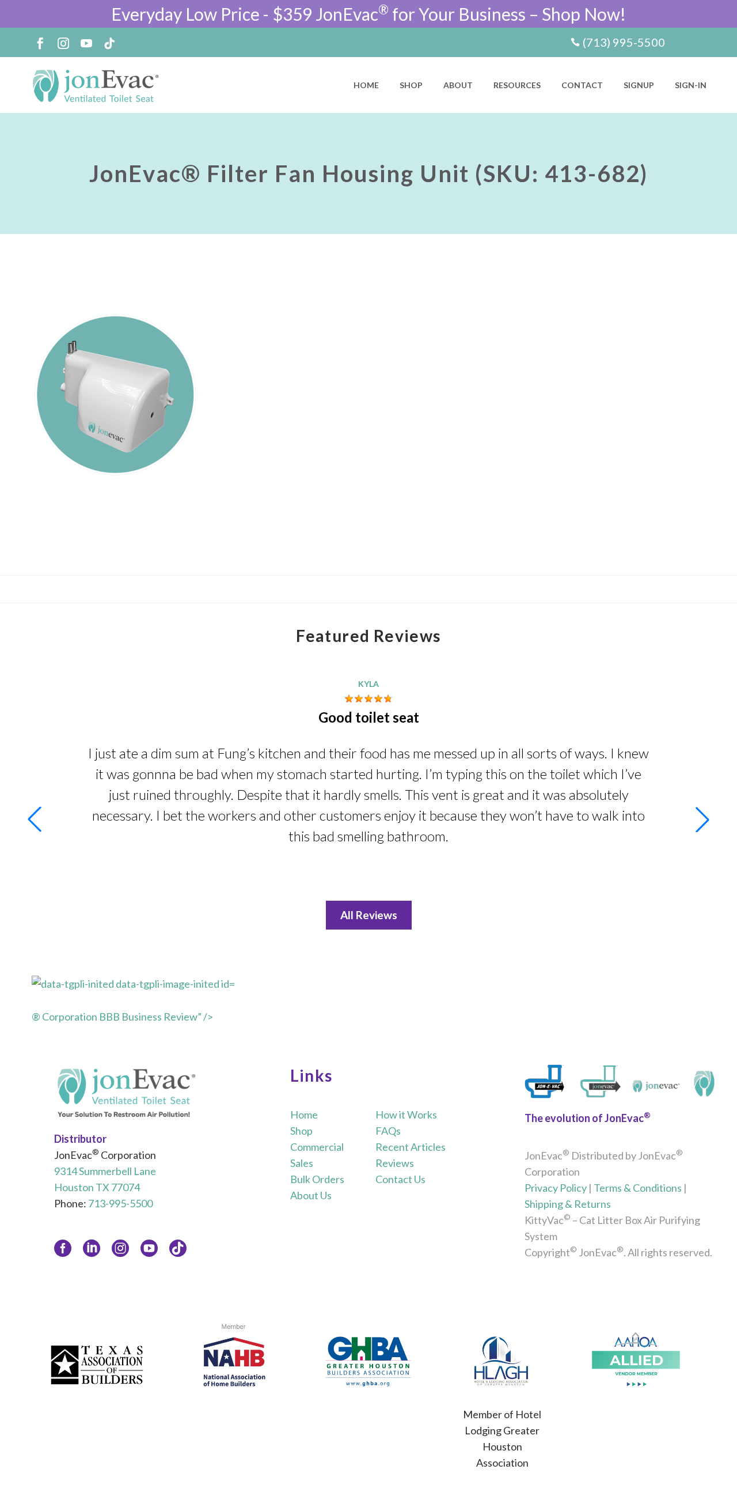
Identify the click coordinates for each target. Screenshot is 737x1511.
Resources (517, 85)
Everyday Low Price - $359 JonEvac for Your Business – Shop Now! (368, 13)
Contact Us (400, 1179)
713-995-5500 (120, 1203)
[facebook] (62, 1248)
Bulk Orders (317, 1179)
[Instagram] (63, 43)
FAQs (388, 1130)
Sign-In (690, 85)
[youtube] (149, 1248)
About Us (311, 1195)
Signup (639, 85)
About (458, 85)
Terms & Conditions (638, 1187)
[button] (702, 819)
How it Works (406, 1114)
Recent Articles (410, 1146)
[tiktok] (178, 1248)
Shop (411, 85)
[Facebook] (40, 43)
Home (366, 85)
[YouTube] (86, 43)
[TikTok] (109, 43)
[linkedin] (91, 1248)
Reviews (394, 1163)
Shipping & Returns (568, 1204)
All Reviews (368, 914)
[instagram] (120, 1248)
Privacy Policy (556, 1187)
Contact (582, 85)
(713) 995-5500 (624, 42)
